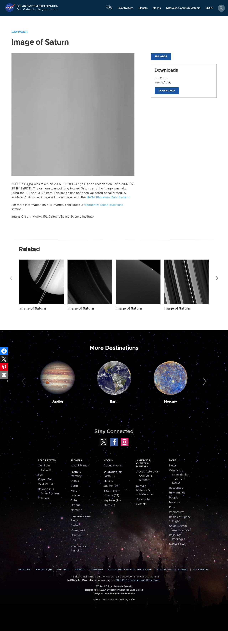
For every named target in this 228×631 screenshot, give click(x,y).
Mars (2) (109, 480)
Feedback (63, 570)
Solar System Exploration (37, 5)
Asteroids (142, 499)
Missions (174, 502)
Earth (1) (109, 476)
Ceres (74, 525)
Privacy (80, 570)
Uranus (75, 505)
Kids (172, 507)
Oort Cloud (45, 484)
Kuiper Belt (45, 479)
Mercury (170, 401)
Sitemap (183, 570)
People (173, 497)
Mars (74, 490)
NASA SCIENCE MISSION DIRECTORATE (130, 570)
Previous (11, 278)
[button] (209, 8)
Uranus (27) (111, 495)
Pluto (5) (109, 505)
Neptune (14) (112, 500)
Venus (75, 480)
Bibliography (43, 570)
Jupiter (57, 401)
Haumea (76, 535)
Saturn (75, 500)
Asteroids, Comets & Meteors (143, 463)
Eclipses (43, 498)
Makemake (78, 530)
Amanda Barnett (122, 586)
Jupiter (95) (111, 485)
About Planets (80, 465)
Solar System (47, 460)
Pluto (74, 520)
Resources (176, 487)
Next (217, 278)
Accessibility (201, 570)
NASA (10, 7)
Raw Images (19, 32)
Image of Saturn (32, 308)
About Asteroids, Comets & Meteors (147, 475)
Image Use (96, 570)
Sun (40, 474)
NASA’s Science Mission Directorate (138, 580)
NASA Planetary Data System (108, 197)
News (173, 465)
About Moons (112, 465)
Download (167, 90)
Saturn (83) (111, 490)
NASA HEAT (177, 544)
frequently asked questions (103, 205)
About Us (24, 570)
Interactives (177, 512)
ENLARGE (161, 56)
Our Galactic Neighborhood (37, 10)
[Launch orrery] (109, 9)
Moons (108, 460)
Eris (73, 540)
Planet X (76, 550)
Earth (114, 401)
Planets (76, 460)
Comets (141, 504)
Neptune (76, 510)
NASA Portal (165, 570)
